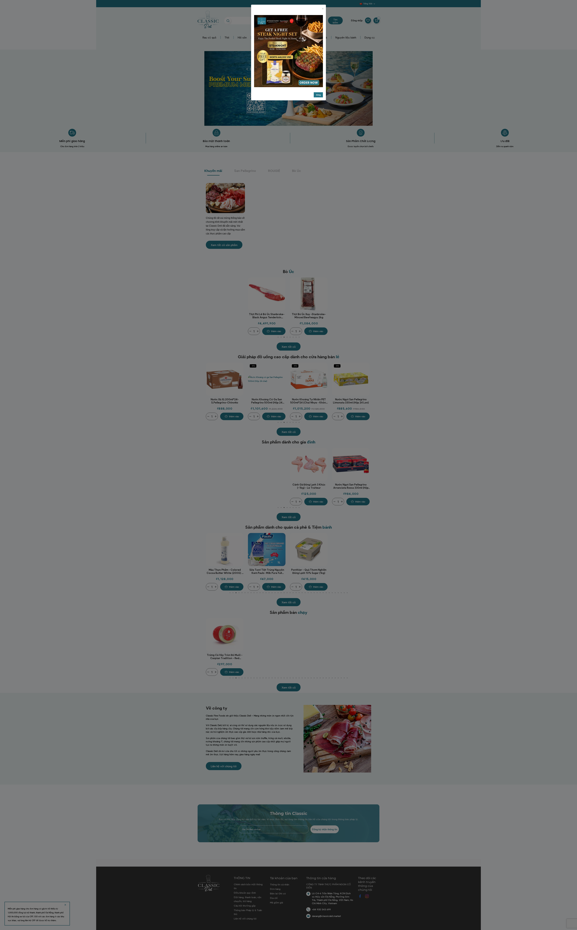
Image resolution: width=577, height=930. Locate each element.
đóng (318, 94)
